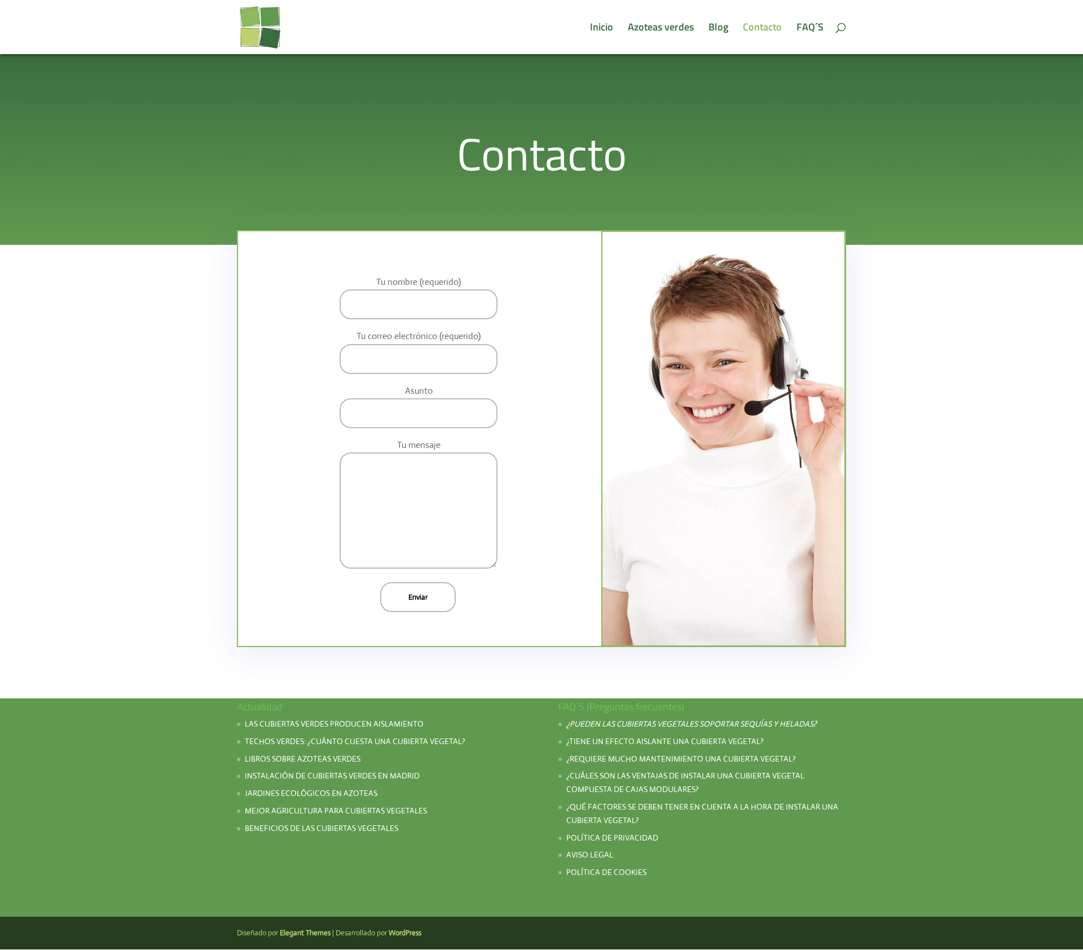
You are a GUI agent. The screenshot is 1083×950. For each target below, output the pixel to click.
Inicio (601, 28)
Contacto (762, 28)
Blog (718, 28)
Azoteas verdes (661, 28)
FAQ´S (810, 28)
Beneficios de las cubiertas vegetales (321, 828)
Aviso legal (589, 855)
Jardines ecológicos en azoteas (311, 793)
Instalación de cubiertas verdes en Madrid (332, 776)
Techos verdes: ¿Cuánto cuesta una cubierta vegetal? (355, 741)
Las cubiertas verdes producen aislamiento (334, 724)
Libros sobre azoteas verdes (302, 759)
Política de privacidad (613, 838)
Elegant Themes (305, 933)
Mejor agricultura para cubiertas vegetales (336, 811)
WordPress (405, 933)
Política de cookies (606, 872)
